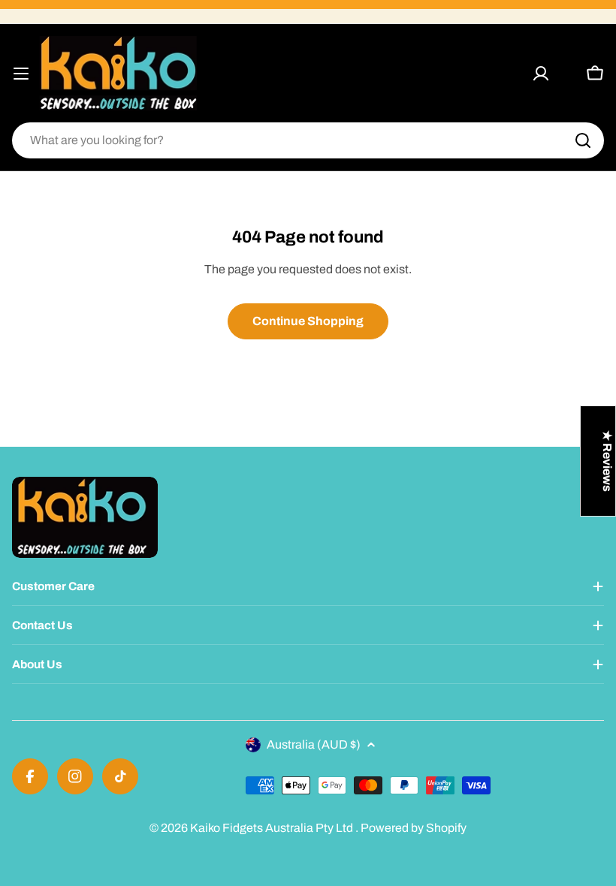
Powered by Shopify (414, 827)
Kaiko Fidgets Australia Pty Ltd (272, 827)
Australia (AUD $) (314, 744)
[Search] (583, 140)
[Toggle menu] (21, 74)
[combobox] (308, 140)
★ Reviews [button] (607, 461)
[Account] (541, 74)
